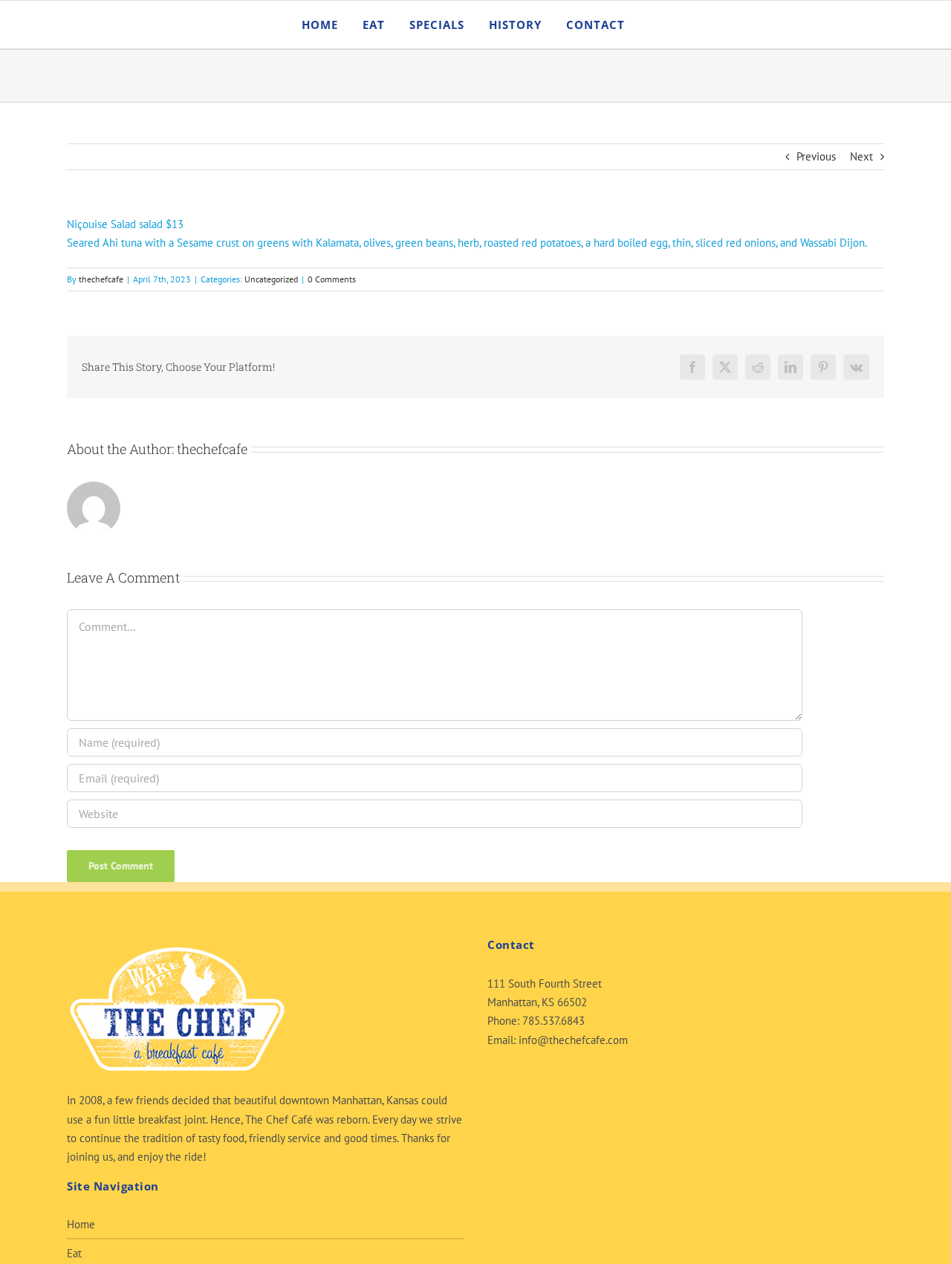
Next (861, 156)
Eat (74, 1253)
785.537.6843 (553, 1021)
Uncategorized (271, 279)
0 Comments (332, 279)
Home (81, 1224)
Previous (816, 156)
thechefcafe (101, 279)
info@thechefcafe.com (573, 1040)
